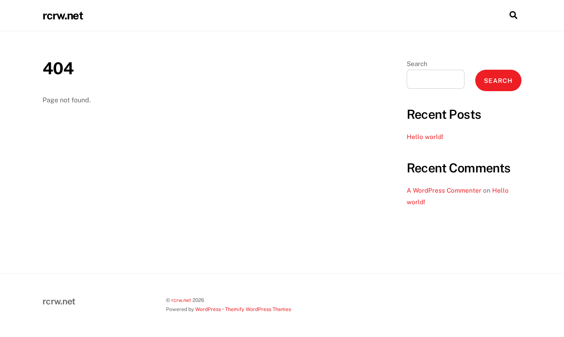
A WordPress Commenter (444, 190)
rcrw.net (181, 300)
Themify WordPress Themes (258, 309)
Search (417, 63)
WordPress (208, 309)
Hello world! (425, 136)
